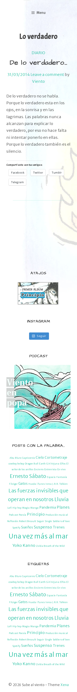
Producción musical (57, 515)
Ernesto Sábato (28, 476)
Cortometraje (56, 458)
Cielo (40, 458)
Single (48, 521)
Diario (38, 52)
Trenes (59, 527)
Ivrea (49, 484)
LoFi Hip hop (14, 507)
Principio (36, 514)
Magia (26, 507)
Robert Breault (27, 521)
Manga (34, 507)
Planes (63, 507)
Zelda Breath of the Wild (50, 546)
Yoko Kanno (24, 545)
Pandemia (47, 507)
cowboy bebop (16, 463)
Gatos (23, 484)
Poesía (22, 515)
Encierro (38, 469)
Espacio (51, 477)
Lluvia (62, 499)
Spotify (16, 527)
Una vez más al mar (38, 536)
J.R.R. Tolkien (60, 484)
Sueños (27, 527)
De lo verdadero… (38, 62)
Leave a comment (47, 74)
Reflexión (12, 521)
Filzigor (13, 484)
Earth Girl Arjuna (49, 463)
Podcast (13, 515)
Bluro (18, 458)
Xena (65, 685)
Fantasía (61, 477)
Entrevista (50, 469)
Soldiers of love (61, 521)
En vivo (61, 469)
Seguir (40, 521)
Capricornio (28, 458)
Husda (32, 484)
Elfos (63, 463)
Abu (12, 458)
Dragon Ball (31, 463)
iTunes (41, 484)
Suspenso (43, 527)
